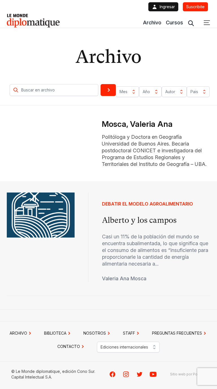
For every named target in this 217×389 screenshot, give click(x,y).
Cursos (174, 22)
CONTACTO (68, 346)
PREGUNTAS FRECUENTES (177, 333)
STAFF (129, 333)
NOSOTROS (94, 333)
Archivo (152, 22)
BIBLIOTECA (55, 333)
